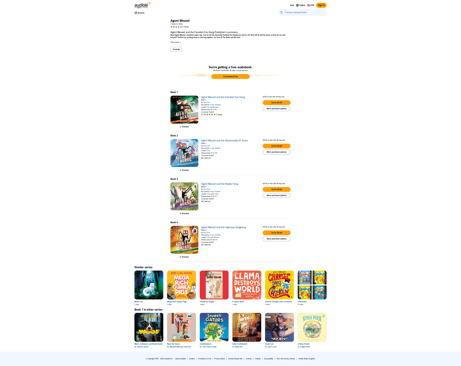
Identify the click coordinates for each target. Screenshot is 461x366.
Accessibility (268, 359)
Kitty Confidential (239, 344)
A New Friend (303, 344)
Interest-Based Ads (235, 359)
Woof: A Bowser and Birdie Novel (148, 344)
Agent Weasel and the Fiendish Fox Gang (223, 97)
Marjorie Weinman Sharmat (180, 347)
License (249, 359)
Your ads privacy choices (286, 359)
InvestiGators (205, 344)
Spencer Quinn (142, 347)
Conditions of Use (204, 359)
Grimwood (302, 301)
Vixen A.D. (269, 344)
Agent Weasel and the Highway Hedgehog (223, 227)
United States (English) (306, 359)
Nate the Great (173, 344)
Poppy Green (305, 347)
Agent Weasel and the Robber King (219, 184)
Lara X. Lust (272, 347)
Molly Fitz (238, 347)
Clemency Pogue (207, 301)
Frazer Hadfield (215, 105)
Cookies (258, 359)
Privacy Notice (220, 359)
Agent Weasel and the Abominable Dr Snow (224, 140)
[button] (175, 42)
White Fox (138, 301)
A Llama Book (238, 301)
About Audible (180, 359)
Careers (192, 359)
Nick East (207, 102)
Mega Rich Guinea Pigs (177, 301)
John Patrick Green (210, 347)
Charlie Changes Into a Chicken (278, 301)
